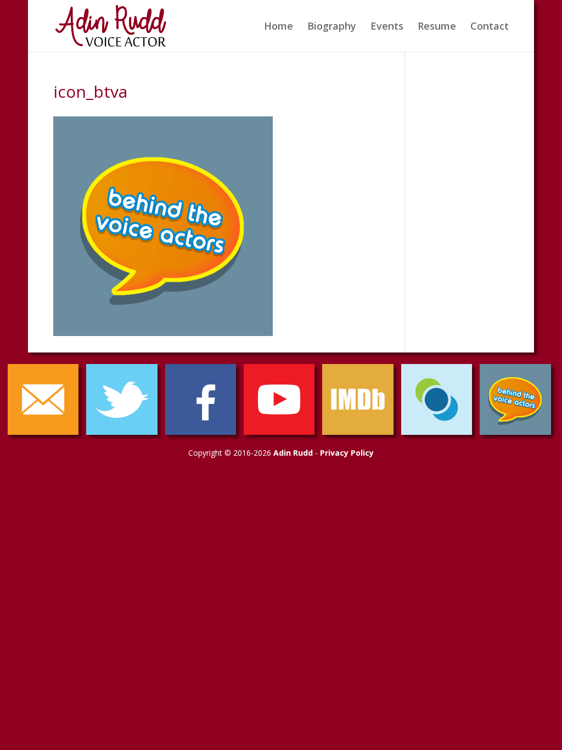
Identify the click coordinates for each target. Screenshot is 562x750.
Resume (437, 27)
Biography (331, 27)
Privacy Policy (347, 452)
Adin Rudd (293, 452)
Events (386, 27)
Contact (489, 27)
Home (278, 27)
